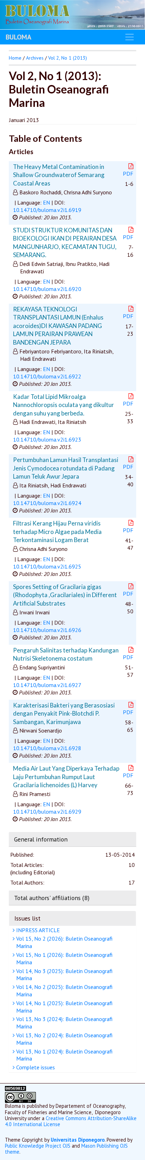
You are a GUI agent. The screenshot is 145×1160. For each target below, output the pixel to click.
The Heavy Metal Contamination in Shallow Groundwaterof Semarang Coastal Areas (59, 175)
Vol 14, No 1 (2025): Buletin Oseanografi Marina (64, 1007)
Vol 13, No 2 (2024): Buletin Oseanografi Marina (64, 1039)
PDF (128, 173)
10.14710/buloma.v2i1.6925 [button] (47, 566)
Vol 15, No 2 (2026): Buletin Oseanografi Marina (64, 942)
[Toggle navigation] (129, 37)
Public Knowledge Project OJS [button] (37, 1145)
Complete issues (35, 1067)
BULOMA (18, 37)
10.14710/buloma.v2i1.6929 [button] (47, 811)
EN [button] (46, 202)
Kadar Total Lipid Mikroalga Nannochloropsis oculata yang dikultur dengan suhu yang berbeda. (63, 405)
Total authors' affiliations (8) (51, 898)
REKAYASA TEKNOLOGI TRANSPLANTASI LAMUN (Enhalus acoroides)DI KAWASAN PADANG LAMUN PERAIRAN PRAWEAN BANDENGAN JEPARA (58, 325)
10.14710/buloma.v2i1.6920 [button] (47, 288)
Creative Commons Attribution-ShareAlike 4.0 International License (71, 1121)
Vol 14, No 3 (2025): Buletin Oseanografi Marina (64, 974)
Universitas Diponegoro (78, 1139)
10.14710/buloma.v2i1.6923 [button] (47, 439)
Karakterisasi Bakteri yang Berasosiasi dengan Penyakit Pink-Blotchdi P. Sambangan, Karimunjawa (64, 713)
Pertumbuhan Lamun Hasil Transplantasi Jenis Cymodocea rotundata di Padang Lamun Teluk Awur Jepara (65, 468)
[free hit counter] (15, 1089)
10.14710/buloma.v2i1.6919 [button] (47, 209)
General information (41, 839)
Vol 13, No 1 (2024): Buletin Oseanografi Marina (64, 1055)
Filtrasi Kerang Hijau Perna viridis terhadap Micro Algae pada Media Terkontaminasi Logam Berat (57, 531)
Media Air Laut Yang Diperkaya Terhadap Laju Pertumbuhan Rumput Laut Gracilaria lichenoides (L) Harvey (66, 777)
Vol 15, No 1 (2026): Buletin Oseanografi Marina (64, 958)
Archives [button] (35, 58)
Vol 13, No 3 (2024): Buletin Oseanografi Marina (64, 1022)
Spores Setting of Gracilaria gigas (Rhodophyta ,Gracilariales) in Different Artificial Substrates (65, 595)
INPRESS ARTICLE (37, 930)
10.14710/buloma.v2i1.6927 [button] (47, 684)
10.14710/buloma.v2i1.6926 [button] (47, 629)
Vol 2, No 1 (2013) (67, 58)
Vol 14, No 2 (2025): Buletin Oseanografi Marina (64, 990)
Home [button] (15, 58)
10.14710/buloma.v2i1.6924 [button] (47, 502)
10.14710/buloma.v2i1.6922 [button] (47, 376)
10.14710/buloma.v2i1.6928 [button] (47, 748)
